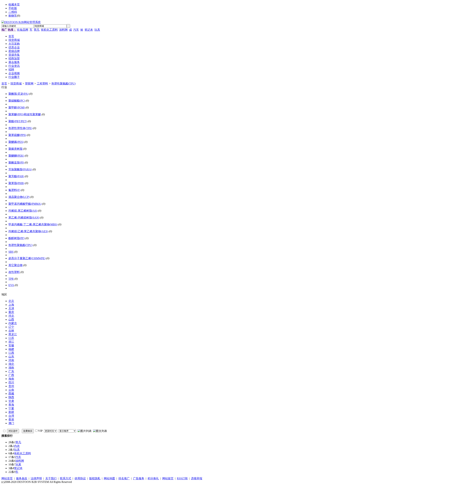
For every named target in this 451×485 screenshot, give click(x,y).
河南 (11, 360)
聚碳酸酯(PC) (16, 100)
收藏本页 (14, 4)
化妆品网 (22, 29)
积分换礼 (153, 478)
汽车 (76, 29)
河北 (11, 315)
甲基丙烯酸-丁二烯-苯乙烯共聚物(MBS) (32, 224)
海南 (11, 378)
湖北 (11, 363)
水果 (18, 464)
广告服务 (138, 478)
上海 (11, 304)
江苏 (11, 338)
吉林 (11, 330)
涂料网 (63, 29)
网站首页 (7, 478)
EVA (11, 285)
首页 (4, 83)
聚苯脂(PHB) (16, 183)
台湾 (11, 415)
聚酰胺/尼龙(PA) (18, 93)
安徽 (11, 345)
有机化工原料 (49, 29)
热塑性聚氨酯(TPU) (63, 83)
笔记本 (89, 29)
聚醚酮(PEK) (16, 155)
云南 (11, 389)
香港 (11, 419)
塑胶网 (29, 83)
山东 (11, 356)
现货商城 (16, 83)
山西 (11, 319)
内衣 (17, 445)
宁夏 (11, 408)
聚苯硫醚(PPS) (17, 135)
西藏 (11, 393)
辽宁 (11, 326)
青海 (11, 404)
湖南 (11, 367)
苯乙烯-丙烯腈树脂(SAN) (23, 217)
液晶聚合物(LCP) (19, 196)
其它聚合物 (15, 265)
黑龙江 (12, 334)
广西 (11, 375)
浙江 (11, 341)
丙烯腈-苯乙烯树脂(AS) (22, 210)
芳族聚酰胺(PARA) (20, 169)
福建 (11, 349)
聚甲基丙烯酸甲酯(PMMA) (24, 203)
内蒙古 (12, 323)
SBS (11, 251)
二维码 (12, 11)
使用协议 (80, 478)
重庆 (11, 312)
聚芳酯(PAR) (16, 176)
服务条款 (21, 478)
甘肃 (11, 400)
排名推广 (124, 478)
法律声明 (36, 478)
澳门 (11, 423)
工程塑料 (42, 83)
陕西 (11, 397)
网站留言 (168, 478)
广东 (11, 371)
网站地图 (109, 478)
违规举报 (196, 478)
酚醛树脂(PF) (16, 238)
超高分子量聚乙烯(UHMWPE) (26, 258)
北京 (11, 300)
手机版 (12, 8)
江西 (11, 352)
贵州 (11, 386)
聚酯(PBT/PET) (17, 121)
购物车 (12, 15)
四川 (11, 382)
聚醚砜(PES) (16, 141)
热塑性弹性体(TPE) (20, 128)
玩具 (97, 29)
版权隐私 (94, 478)
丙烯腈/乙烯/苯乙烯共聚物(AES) (28, 231)
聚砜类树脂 (15, 148)
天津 (11, 308)
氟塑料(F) (14, 190)
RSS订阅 (182, 478)
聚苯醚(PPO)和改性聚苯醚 (24, 114)
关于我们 (51, 478)
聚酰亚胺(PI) (16, 162)
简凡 (36, 29)
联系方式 (65, 478)
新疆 (11, 412)
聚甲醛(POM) (16, 107)
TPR (11, 278)
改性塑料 (14, 272)
